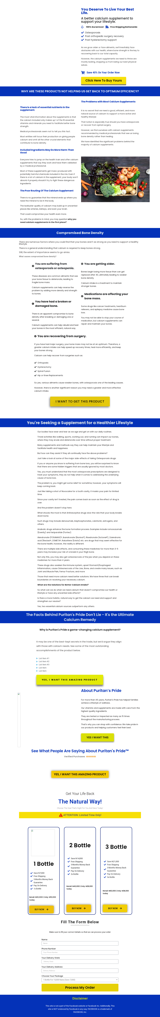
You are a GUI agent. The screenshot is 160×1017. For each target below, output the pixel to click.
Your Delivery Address (52, 966)
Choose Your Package (52, 976)
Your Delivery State (51, 957)
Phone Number (49, 948)
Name (44, 939)
